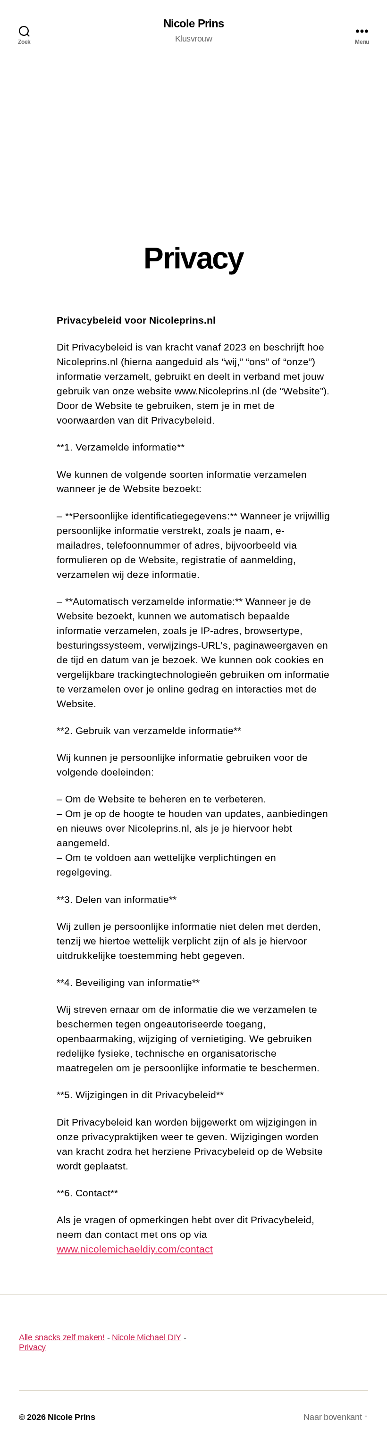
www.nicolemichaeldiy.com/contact (135, 1249)
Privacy (32, 1347)
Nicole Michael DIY (146, 1337)
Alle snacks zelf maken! (62, 1337)
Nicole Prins (193, 23)
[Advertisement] (193, 133)
